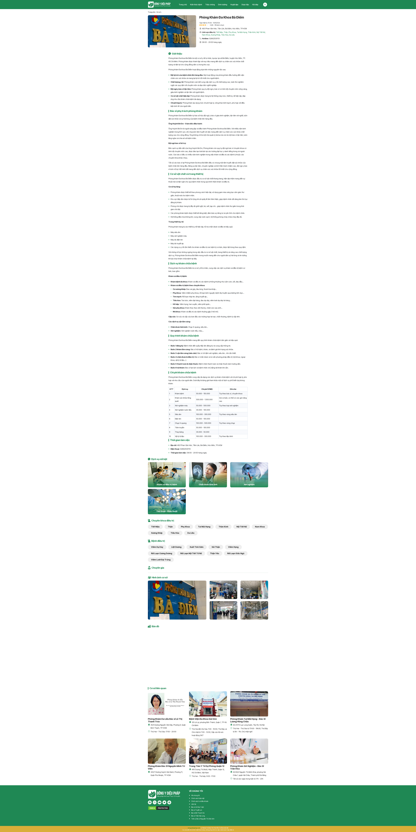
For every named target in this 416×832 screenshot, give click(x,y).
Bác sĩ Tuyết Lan (196, 810)
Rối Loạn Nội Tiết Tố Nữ (191, 553)
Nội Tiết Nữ (261, 32)
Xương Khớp (215, 35)
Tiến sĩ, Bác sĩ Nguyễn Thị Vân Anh (202, 819)
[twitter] (164, 802)
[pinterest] (169, 802)
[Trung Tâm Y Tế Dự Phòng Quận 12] (208, 751)
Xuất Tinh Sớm (196, 547)
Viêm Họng (233, 547)
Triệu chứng (210, 4)
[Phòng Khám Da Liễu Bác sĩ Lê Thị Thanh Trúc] (167, 703)
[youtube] (159, 802)
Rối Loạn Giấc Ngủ (235, 553)
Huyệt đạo (234, 4)
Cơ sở (159, 12)
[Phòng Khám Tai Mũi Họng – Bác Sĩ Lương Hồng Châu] (249, 703)
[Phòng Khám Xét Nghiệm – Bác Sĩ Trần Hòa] (249, 751)
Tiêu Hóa (224, 35)
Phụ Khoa (232, 32)
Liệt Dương (176, 547)
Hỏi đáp (255, 4)
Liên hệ (193, 804)
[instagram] (155, 802)
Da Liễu (232, 35)
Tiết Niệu (219, 32)
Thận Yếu (214, 553)
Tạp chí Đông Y (159, 4)
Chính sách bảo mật (197, 798)
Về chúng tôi (195, 795)
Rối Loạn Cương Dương (161, 553)
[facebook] (150, 802)
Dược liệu (245, 4)
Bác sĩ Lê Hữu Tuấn (197, 807)
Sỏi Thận (216, 547)
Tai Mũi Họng (242, 32)
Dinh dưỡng (222, 4)
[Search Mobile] (265, 4)
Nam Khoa (206, 35)
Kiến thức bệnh (196, 4)
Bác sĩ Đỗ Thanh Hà (197, 813)
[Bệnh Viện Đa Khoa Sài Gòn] (208, 703)
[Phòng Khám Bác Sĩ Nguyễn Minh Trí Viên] (167, 751)
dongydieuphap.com (194, 828)
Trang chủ (183, 4)
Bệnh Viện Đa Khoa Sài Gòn (203, 719)
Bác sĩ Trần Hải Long (198, 816)
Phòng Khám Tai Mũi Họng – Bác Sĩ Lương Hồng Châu (248, 720)
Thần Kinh (252, 32)
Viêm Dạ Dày (157, 547)
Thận (226, 32)
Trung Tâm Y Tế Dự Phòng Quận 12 (206, 766)
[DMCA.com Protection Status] (159, 808)
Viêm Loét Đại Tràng (161, 560)
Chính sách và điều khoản (199, 801)
